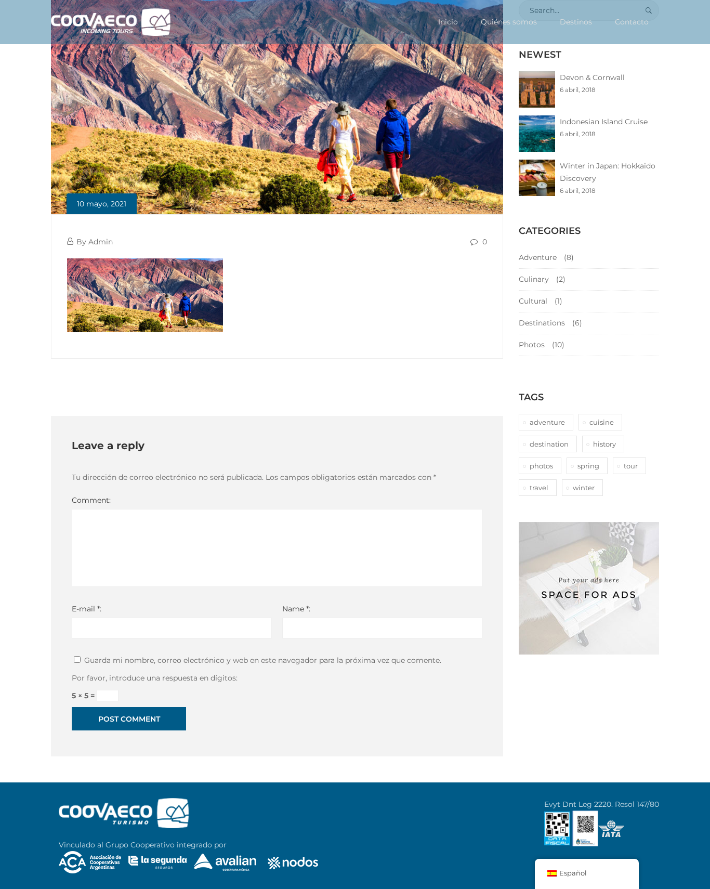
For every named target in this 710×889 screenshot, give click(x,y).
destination (549, 444)
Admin (100, 241)
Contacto (632, 22)
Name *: (296, 608)
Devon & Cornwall (592, 77)
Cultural (533, 301)
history (604, 444)
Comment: (91, 500)
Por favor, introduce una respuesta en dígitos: (155, 678)
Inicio (448, 22)
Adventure (538, 257)
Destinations (542, 323)
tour (631, 466)
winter (584, 487)
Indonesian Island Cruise (604, 121)
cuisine (601, 422)
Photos (532, 344)
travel (539, 487)
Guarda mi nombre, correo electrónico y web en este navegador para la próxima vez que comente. (262, 660)
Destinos (576, 22)
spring (588, 466)
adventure (547, 422)
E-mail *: (86, 608)
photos (541, 466)
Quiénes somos (509, 22)
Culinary (534, 279)
